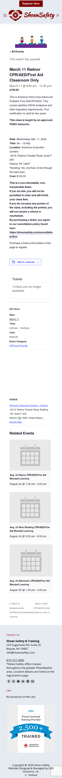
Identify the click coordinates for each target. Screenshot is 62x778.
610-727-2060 (15, 660)
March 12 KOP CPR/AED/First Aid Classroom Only (42, 608)
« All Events (17, 51)
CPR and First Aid (19, 345)
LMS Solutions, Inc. (38, 770)
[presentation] (30, 455)
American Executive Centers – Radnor (29, 405)
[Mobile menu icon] (5, 15)
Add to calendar (26, 262)
